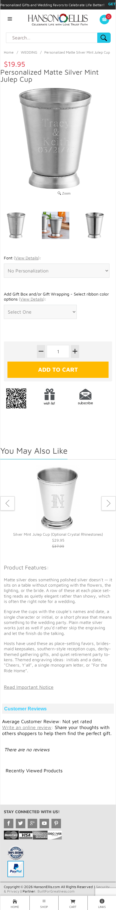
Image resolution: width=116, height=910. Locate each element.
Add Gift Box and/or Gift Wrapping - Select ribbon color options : (56, 296)
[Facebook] (8, 823)
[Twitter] (20, 823)
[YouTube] (44, 823)
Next (108, 503)
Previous (7, 503)
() (27, 257)
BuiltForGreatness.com (56, 891)
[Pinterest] (56, 823)
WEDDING (29, 52)
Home (9, 52)
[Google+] (32, 823)
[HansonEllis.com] (58, 19)
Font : (22, 257)
